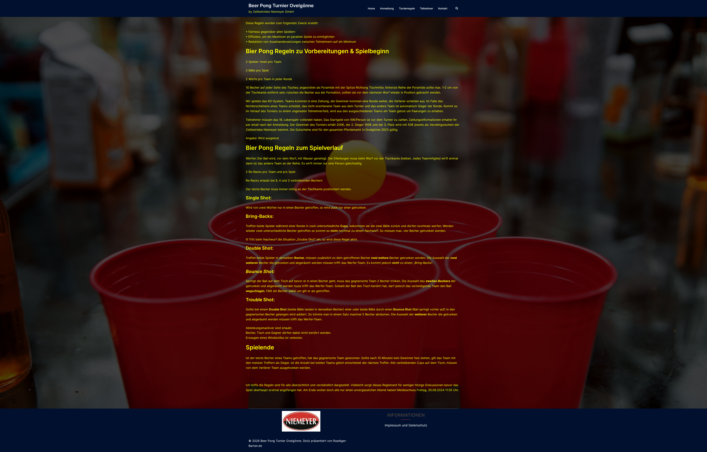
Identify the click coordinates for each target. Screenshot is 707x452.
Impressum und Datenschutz (406, 425)
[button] (456, 8)
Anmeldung (387, 8)
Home (371, 8)
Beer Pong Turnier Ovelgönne (281, 5)
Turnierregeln (407, 8)
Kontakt (442, 8)
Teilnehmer (426, 8)
